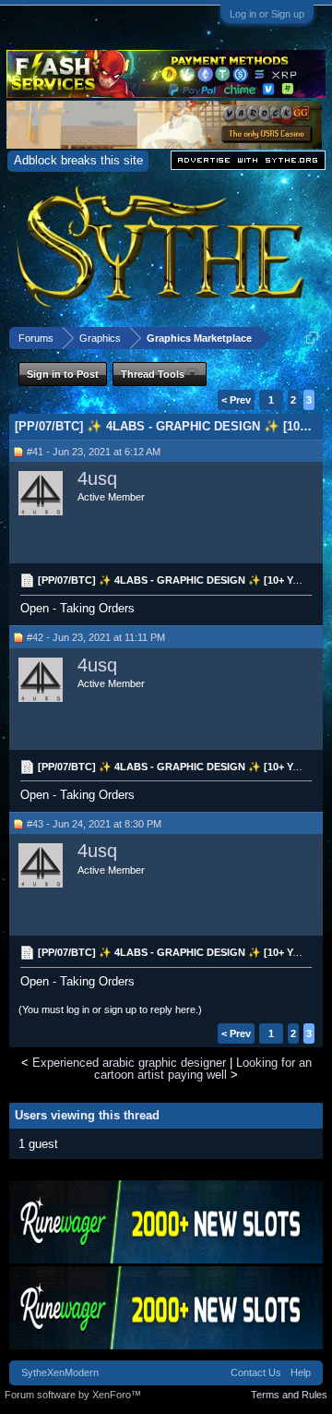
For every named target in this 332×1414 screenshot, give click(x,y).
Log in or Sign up (267, 13)
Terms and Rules (289, 1394)
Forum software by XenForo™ (73, 1394)
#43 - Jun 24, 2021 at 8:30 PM (94, 823)
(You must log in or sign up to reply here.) (110, 1009)
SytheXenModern (60, 1372)
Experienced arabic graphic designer (129, 1063)
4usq (97, 478)
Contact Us (256, 1372)
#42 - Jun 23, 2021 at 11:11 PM (96, 637)
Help (300, 1372)
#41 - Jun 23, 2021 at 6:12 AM (93, 451)
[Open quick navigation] (312, 338)
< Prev (236, 399)
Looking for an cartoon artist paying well (203, 1069)
